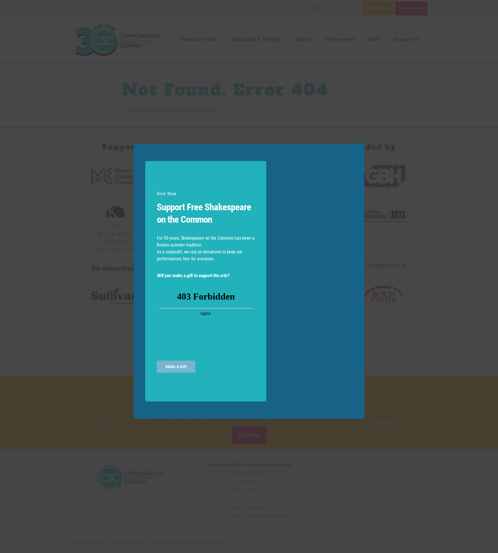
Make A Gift (176, 366)
